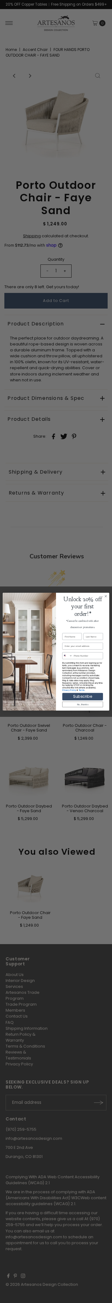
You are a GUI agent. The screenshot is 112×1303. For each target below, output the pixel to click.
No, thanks (82, 704)
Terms (82, 690)
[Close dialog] (105, 596)
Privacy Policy (69, 690)
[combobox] (67, 655)
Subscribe (82, 696)
